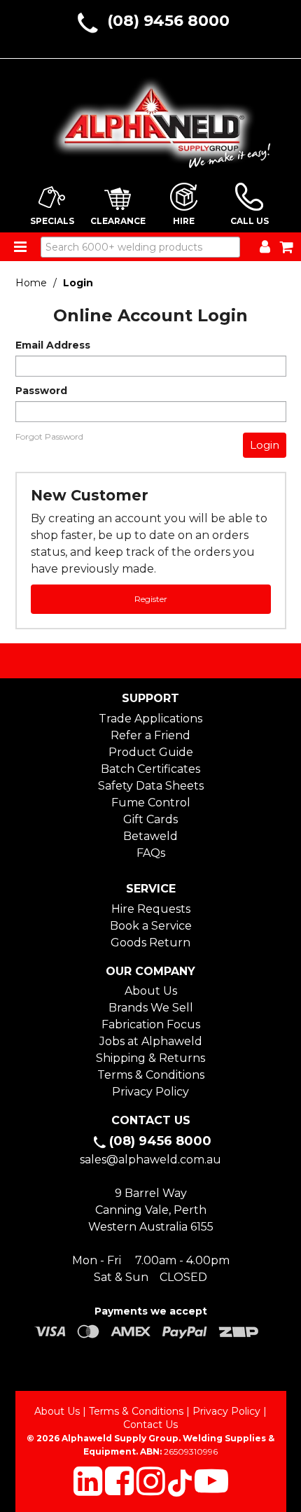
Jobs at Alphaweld (150, 1041)
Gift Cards (150, 819)
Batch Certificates (150, 769)
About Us (151, 990)
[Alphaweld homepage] (151, 118)
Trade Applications (150, 718)
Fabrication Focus (151, 1024)
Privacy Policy (150, 1091)
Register (150, 599)
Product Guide (150, 752)
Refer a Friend (150, 735)
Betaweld (150, 836)
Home (31, 282)
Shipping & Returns (150, 1058)
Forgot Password (49, 437)
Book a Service (151, 925)
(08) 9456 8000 (168, 20)
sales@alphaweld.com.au (150, 1159)
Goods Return (150, 942)
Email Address (52, 345)
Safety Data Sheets (151, 785)
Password (41, 390)
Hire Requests (150, 909)
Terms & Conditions (150, 1075)
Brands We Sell (150, 1007)
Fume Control (150, 802)
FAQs (150, 853)
